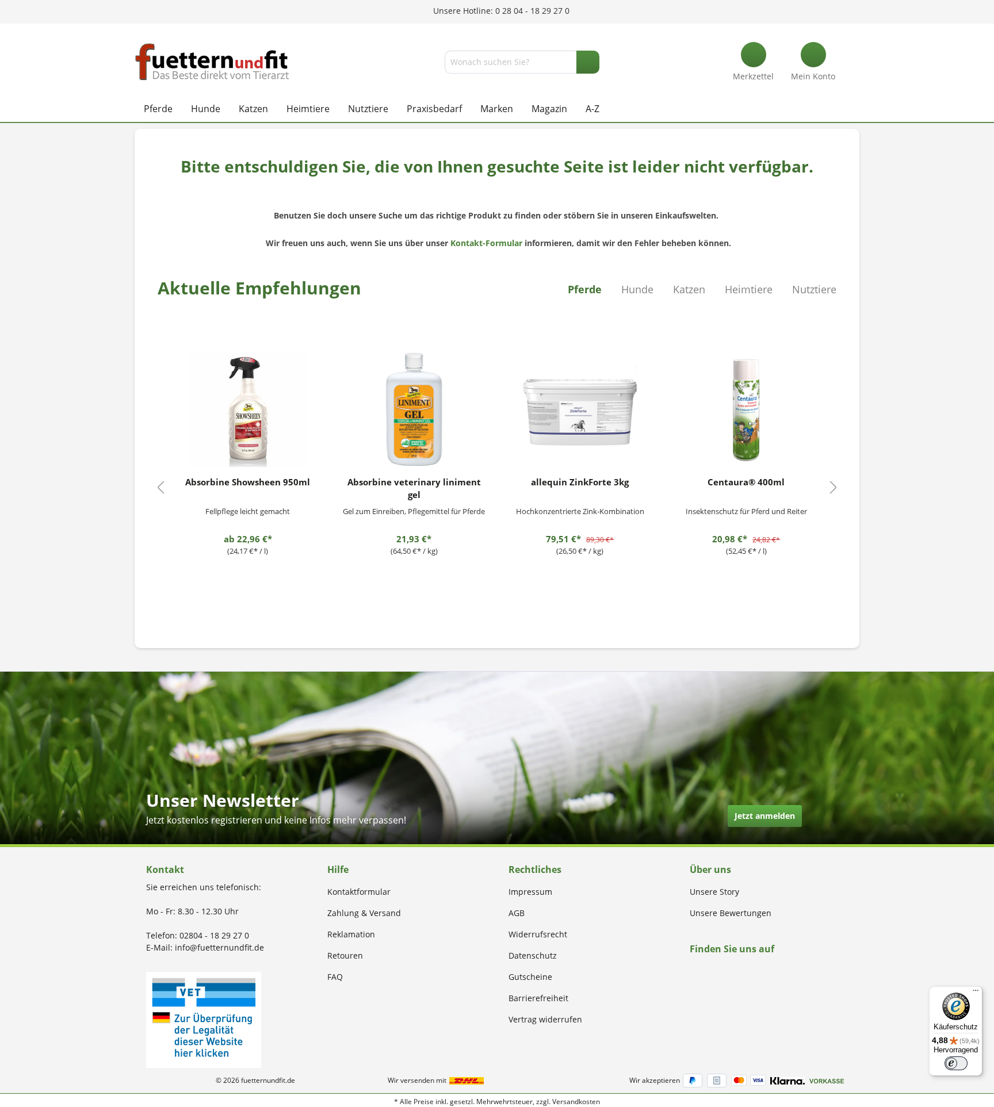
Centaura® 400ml (746, 482)
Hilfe (338, 869)
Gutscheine (530, 976)
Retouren (345, 955)
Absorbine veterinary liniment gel (414, 488)
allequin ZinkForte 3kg (580, 482)
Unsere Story (714, 891)
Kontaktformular (359, 891)
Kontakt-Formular (486, 243)
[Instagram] (706, 971)
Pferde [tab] (585, 289)
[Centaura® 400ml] (746, 409)
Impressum (530, 891)
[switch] (956, 1063)
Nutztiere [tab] (814, 289)
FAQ (335, 976)
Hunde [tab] (637, 289)
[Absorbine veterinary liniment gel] (414, 409)
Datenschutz (533, 955)
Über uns (710, 869)
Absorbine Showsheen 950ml (247, 482)
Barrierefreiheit (538, 998)
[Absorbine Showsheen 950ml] (247, 409)
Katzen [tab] (689, 289)
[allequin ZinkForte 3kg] (580, 409)
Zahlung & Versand (364, 912)
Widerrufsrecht (538, 934)
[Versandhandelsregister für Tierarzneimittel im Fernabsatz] (203, 1018)
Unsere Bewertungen (730, 912)
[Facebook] (693, 971)
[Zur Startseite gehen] (212, 62)
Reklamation (351, 934)
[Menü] (975, 993)
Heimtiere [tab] (749, 289)
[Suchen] (587, 62)
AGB (517, 912)
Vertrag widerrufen (545, 1019)
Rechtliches (535, 869)
